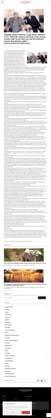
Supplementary (8, 345)
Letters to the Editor (10, 355)
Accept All (26, 412)
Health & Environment (10, 368)
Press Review (8, 348)
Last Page (7, 337)
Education (7, 309)
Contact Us (4, 399)
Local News (7, 343)
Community (7, 322)
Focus (6, 332)
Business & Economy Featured (12, 335)
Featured (7, 319)
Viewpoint (7, 353)
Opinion (7, 312)
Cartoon (7, 363)
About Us (15, 399)
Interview (7, 317)
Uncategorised (8, 358)
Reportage (7, 366)
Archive (27, 399)
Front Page (7, 327)
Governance (8, 371)
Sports (6, 350)
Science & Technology (10, 376)
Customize (9, 412)
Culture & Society (9, 307)
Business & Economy (10, 373)
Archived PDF (8, 314)
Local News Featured (10, 330)
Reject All (17, 412)
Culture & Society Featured (11, 340)
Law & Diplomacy (9, 361)
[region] (17, 408)
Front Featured (8, 325)
